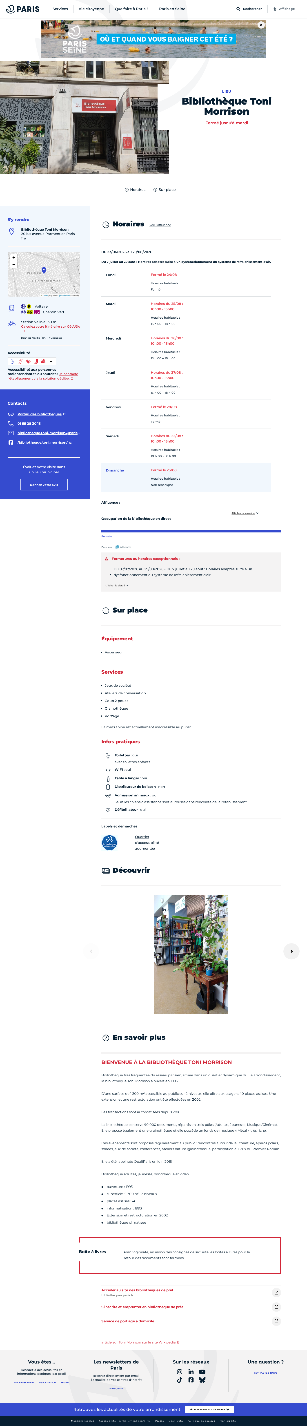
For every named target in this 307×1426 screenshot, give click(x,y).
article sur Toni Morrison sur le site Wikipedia (138, 1342)
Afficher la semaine (243, 513)
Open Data (176, 1420)
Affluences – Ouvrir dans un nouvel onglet (128, 547)
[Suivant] (291, 951)
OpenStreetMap (64, 295)
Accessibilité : (125, 1420)
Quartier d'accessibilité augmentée (147, 843)
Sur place (167, 190)
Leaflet (45, 295)
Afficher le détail (115, 585)
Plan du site (228, 1420)
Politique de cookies (201, 1420)
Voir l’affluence (160, 225)
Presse (159, 1420)
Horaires (137, 190)
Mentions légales (82, 1420)
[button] (44, 270)
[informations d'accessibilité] (32, 361)
